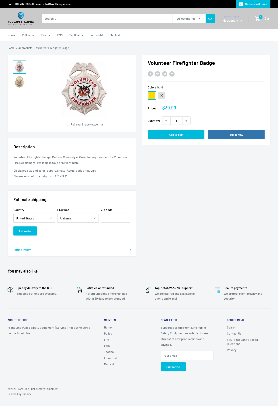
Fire (43, 35)
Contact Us (234, 333)
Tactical (74, 35)
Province (63, 210)
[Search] (210, 18)
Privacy (232, 350)
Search (231, 327)
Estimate (25, 231)
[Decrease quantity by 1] (166, 121)
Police (26, 35)
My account (231, 20)
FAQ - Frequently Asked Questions (242, 342)
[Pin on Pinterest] (157, 74)
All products (25, 48)
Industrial (96, 35)
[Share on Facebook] (150, 74)
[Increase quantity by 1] (186, 121)
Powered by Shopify (19, 394)
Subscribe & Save (256, 4)
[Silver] (161, 95)
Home (11, 35)
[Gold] (151, 95)
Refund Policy (21, 249)
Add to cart (176, 134)
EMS (60, 35)
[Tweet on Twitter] (164, 74)
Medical (115, 35)
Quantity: (154, 120)
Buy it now (236, 134)
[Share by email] (172, 74)
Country (18, 210)
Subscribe (173, 367)
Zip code (107, 210)
